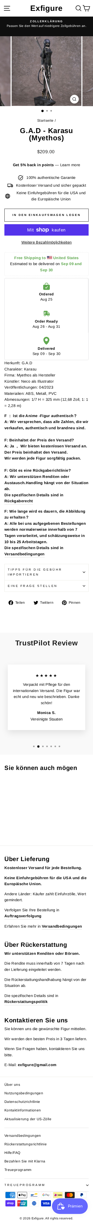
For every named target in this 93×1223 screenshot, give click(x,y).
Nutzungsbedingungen (23, 1093)
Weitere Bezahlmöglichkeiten (46, 242)
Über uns (12, 1085)
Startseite (45, 120)
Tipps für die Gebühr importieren (35, 572)
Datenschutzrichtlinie (22, 1102)
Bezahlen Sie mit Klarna (24, 1161)
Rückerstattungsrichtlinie (25, 1144)
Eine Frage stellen (33, 585)
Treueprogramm (18, 1170)
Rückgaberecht (18, 501)
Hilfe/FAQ (12, 1153)
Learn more (70, 165)
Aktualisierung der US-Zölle (27, 1119)
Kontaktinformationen (22, 1110)
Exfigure (46, 8)
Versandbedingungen (24, 554)
